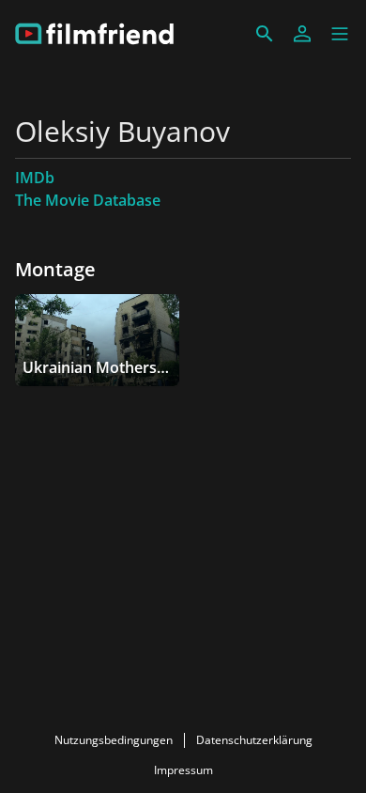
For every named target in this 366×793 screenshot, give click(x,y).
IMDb (34, 177)
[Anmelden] (302, 34)
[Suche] (264, 34)
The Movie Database (87, 200)
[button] (339, 34)
